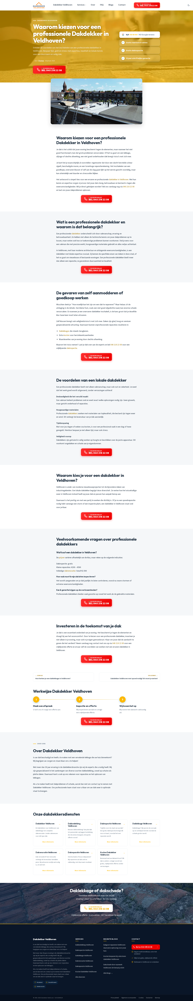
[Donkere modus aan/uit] (188, 5)
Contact (122, 4)
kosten (66, 335)
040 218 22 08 (128, 186)
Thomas (41, 61)
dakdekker (76, 233)
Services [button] (81, 4)
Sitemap (157, 998)
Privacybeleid (115, 998)
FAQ (102, 4)
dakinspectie (72, 348)
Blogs (110, 4)
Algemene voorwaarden (128, 998)
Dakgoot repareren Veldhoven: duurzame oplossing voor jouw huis (114, 948)
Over (93, 4)
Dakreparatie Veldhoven (84, 966)
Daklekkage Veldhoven (83, 955)
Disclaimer (149, 998)
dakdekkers (73, 413)
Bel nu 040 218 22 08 (144, 947)
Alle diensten (80, 977)
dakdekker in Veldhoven (118, 179)
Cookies (141, 998)
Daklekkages (64, 331)
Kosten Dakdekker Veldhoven (86, 972)
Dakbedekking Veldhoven (84, 945)
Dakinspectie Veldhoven (84, 950)
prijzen (61, 557)
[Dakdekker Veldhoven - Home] (39, 5)
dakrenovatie (69, 570)
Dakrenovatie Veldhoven (84, 961)
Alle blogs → (108, 973)
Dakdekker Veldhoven (62, 4)
